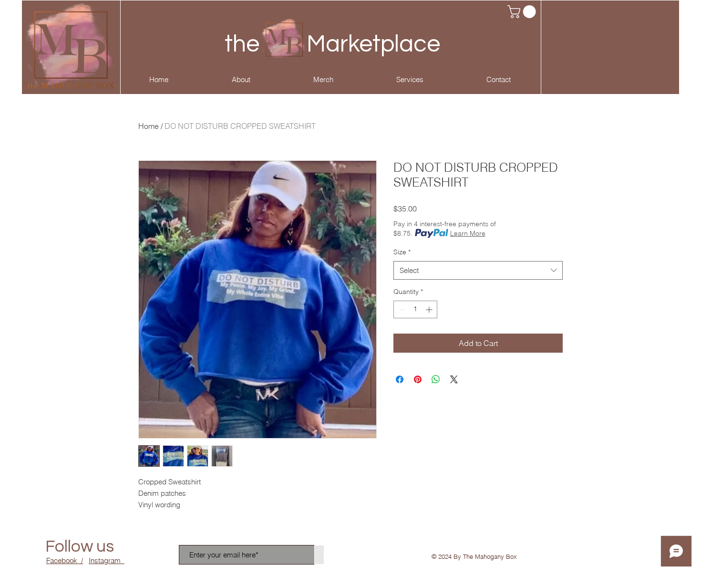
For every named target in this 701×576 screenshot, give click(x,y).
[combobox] (478, 270)
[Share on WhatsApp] (436, 379)
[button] (523, 11)
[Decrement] (401, 309)
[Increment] (430, 309)
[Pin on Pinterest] (417, 379)
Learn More (467, 233)
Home (148, 126)
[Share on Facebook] (399, 379)
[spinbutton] (415, 309)
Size (402, 252)
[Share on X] (454, 379)
